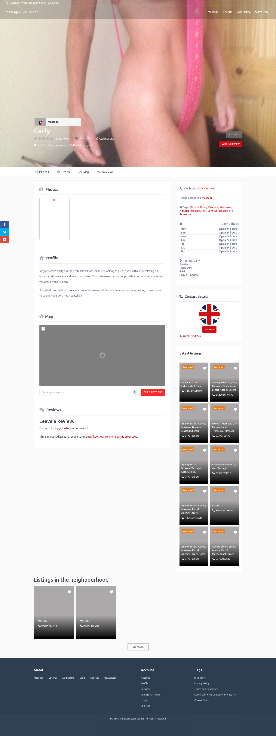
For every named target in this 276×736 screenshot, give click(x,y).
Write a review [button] (231, 144)
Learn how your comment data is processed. (112, 436)
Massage (213, 12)
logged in (60, 428)
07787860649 (192, 435)
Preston (262, 12)
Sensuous (185, 214)
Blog (82, 677)
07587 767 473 (49, 625)
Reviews (107, 171)
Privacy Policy (201, 683)
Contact (94, 677)
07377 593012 (223, 473)
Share (235, 134)
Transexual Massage (223, 431)
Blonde (194, 207)
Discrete (213, 207)
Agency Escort (220, 382)
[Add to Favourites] (205, 368)
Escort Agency (220, 389)
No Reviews (62, 138)
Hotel (192, 471)
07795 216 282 (91, 625)
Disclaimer (200, 677)
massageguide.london (22, 12)
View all (138, 647)
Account (145, 677)
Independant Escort (192, 386)
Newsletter (110, 677)
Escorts (227, 12)
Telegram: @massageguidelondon (27, 2)
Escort (232, 389)
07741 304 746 (206, 188)
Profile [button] (209, 329)
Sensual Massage (218, 210)
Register (145, 689)
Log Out (145, 705)
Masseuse (225, 207)
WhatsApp (53, 2)
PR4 (204, 210)
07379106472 (223, 435)
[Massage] (40, 122)
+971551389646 (193, 518)
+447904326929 (224, 395)
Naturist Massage (189, 210)
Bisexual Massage (222, 423)
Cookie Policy (201, 700)
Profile (66, 171)
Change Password (151, 694)
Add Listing (244, 12)
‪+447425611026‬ (193, 391)
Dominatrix (187, 382)
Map (86, 171)
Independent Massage (224, 464)
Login (144, 700)
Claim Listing (106, 138)
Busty (203, 207)
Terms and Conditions (206, 689)
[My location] (135, 392)
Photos (43, 171)
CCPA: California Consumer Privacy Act (215, 694)
